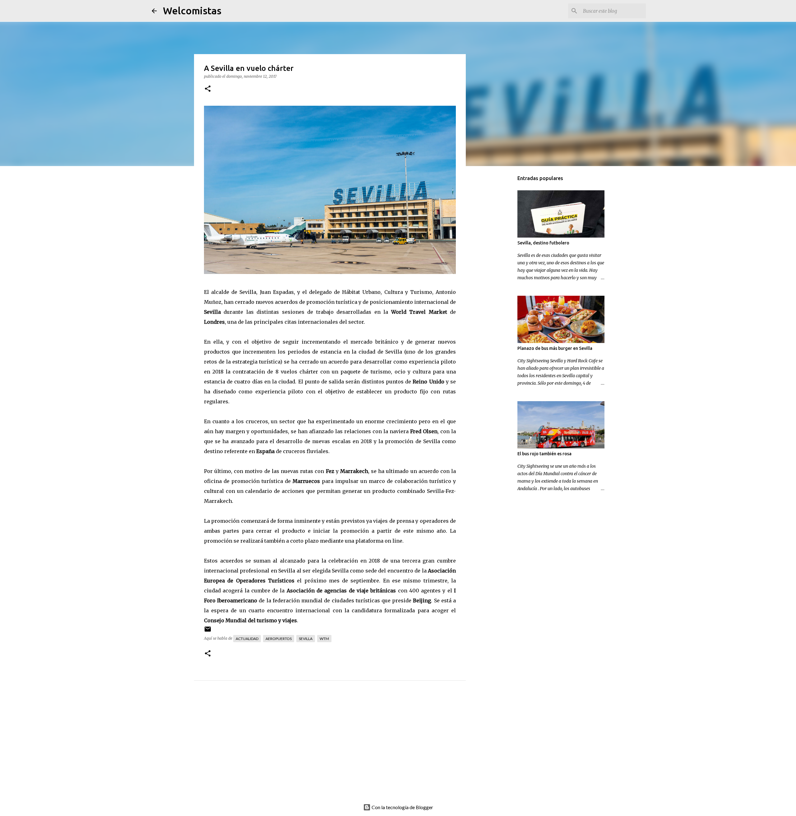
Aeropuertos (279, 638)
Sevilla (212, 312)
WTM (324, 638)
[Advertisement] (342, 749)
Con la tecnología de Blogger (402, 807)
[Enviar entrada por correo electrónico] (207, 631)
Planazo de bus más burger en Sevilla (554, 348)
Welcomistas (192, 10)
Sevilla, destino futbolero (543, 242)
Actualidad (247, 638)
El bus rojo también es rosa (544, 453)
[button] (207, 89)
